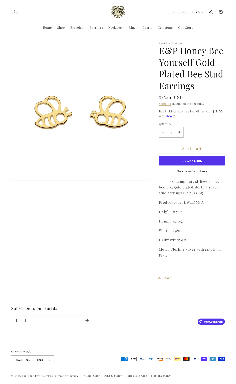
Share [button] (166, 278)
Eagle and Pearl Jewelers (37, 375)
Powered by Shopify (66, 375)
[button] (16, 12)
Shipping (165, 103)
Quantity (165, 124)
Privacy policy (113, 375)
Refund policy (91, 375)
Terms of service (136, 375)
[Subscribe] (87, 320)
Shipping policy (161, 375)
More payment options (192, 171)
